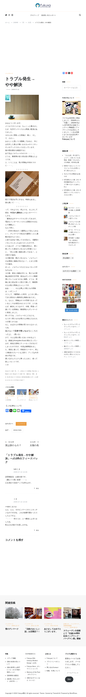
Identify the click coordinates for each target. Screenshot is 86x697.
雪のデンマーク (12, 629)
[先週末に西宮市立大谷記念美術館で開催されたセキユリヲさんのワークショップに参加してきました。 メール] (71, 293)
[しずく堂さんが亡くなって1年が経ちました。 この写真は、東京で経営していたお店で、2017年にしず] (71, 287)
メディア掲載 (11, 658)
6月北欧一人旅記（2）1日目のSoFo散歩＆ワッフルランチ (74, 241)
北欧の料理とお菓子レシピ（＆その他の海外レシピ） (13, 670)
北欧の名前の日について (13, 663)
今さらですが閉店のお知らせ (72, 175)
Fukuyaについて (52, 658)
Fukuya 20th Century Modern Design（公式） (32, 660)
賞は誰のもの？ (13, 443)
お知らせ (66, 624)
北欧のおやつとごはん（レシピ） (33, 679)
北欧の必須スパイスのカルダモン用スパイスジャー (72, 354)
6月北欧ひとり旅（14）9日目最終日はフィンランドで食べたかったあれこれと (72, 183)
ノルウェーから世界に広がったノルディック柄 (74, 224)
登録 (69, 679)
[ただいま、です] (22, 392)
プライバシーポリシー (53, 663)
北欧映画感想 (67, 625)
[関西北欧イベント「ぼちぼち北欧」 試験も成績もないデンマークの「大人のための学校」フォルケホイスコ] (78, 300)
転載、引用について (53, 671)
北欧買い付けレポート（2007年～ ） (13, 680)
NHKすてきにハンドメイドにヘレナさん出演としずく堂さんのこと (72, 168)
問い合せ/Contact (52, 667)
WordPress (73, 693)
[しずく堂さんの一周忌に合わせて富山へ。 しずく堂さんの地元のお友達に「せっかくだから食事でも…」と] (65, 287)
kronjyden (17, 430)
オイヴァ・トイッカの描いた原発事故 (74, 210)
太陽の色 (34, 443)
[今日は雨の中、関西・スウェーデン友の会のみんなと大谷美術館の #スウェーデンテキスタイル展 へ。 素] (65, 300)
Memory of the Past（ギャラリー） (33, 673)
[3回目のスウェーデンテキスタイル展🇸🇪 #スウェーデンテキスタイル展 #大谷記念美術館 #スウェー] (78, 287)
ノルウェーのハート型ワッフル (74, 217)
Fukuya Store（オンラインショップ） (33, 667)
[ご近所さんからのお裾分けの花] (71, 300)
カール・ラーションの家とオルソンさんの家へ (74, 232)
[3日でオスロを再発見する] (33, 392)
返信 (37, 488)
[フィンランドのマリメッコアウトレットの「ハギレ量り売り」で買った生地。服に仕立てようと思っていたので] (65, 293)
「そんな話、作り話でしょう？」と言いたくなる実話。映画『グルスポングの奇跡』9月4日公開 (72, 158)
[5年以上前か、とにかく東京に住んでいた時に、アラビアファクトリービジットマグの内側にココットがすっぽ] (78, 293)
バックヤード (9, 73)
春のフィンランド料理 (71, 340)
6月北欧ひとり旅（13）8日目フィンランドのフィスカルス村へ (72, 192)
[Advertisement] (43, 49)
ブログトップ (34, 15)
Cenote (47, 693)
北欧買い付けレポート (48, 15)
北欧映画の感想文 (13, 675)
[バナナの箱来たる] (10, 392)
